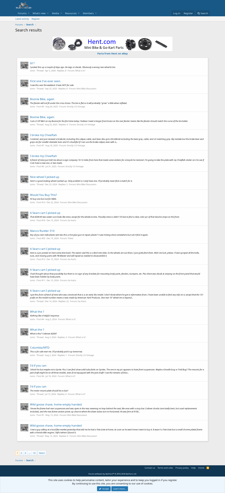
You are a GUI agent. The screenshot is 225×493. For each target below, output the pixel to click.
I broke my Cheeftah (43, 135)
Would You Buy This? (43, 195)
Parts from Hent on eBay (112, 53)
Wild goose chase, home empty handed (56, 404)
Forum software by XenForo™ (112, 474)
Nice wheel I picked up (44, 177)
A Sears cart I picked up (45, 213)
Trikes (70, 238)
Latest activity (22, 18)
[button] (28, 13)
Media (55, 13)
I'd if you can (38, 365)
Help (193, 467)
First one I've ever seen (45, 81)
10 (34, 452)
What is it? (80, 70)
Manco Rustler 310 (42, 231)
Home (201, 467)
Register (36, 18)
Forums (22, 13)
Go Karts (72, 220)
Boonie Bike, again (42, 99)
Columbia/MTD (39, 347)
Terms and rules (165, 467)
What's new (39, 13)
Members (88, 13)
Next (41, 452)
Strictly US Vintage (76, 106)
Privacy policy (182, 467)
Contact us (150, 467)
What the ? (37, 311)
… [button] (29, 452)
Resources (71, 13)
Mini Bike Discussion (86, 88)
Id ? (32, 63)
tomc (32, 70)
